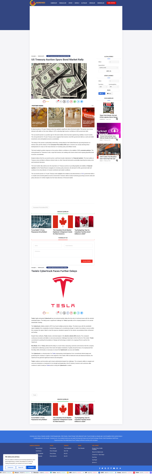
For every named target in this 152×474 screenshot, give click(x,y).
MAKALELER (62, 3)
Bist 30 (65, 456)
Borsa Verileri (39, 448)
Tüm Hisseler (39, 456)
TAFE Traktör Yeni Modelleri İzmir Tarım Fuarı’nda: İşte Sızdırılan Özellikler (108, 158)
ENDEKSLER (100, 3)
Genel (101, 140)
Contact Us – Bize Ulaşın (98, 454)
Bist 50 (65, 453)
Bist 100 (66, 450)
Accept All (31, 467)
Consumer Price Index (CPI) (40, 207)
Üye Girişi (94, 457)
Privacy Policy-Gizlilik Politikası (97, 449)
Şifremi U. (94, 462)
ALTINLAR (84, 3)
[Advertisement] (76, 19)
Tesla (53, 353)
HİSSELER (92, 3)
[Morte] (44, 101)
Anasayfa (34, 56)
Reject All (20, 467)
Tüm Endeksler (39, 453)
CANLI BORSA (111, 3)
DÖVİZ (70, 3)
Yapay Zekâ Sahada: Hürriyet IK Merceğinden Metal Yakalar (109, 116)
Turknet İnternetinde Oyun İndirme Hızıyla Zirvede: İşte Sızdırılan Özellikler (108, 137)
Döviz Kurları (53, 448)
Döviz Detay (53, 453)
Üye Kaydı (94, 459)
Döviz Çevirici (53, 456)
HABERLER (54, 3)
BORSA (77, 3)
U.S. (83, 173)
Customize (10, 467)
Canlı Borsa (38, 450)
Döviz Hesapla (53, 450)
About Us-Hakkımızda (97, 452)
